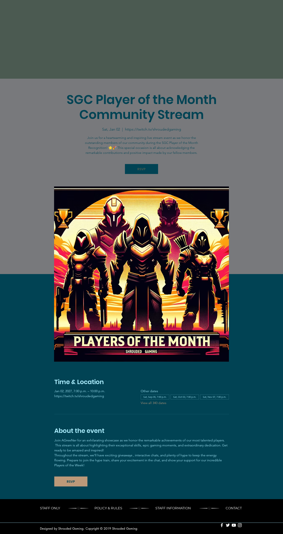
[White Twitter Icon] (227, 525)
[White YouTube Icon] (233, 525)
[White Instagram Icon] (239, 525)
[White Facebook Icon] (221, 525)
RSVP (141, 169)
